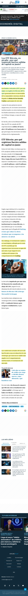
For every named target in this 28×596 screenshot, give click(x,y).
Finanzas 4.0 (9, 560)
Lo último (9, 557)
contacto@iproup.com (7, 579)
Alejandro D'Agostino (7, 546)
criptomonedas (14, 406)
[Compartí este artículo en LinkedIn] (10, 83)
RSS (14, 572)
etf (22, 406)
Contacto (19, 566)
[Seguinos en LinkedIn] (14, 586)
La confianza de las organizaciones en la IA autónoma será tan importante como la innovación (18, 464)
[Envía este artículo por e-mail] (16, 83)
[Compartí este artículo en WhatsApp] (8, 83)
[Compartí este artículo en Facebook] (3, 83)
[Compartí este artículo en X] (5, 83)
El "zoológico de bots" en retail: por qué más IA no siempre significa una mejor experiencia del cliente (19, 472)
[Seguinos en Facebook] (9, 586)
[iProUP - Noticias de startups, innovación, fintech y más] (14, 2)
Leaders (9, 566)
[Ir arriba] (25, 589)
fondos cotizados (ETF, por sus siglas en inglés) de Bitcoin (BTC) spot (13, 90)
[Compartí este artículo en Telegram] (13, 83)
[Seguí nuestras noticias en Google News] (25, 83)
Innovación (9, 563)
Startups (19, 563)
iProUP (4, 77)
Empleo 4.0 (19, 560)
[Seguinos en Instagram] (5, 586)
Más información (14, 19)
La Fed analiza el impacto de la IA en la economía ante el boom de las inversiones (19, 449)
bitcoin (4, 406)
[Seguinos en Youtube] (23, 586)
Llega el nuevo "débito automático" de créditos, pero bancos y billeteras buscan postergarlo (11, 540)
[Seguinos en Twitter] (18, 586)
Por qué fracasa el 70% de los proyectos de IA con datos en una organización (18, 456)
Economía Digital (19, 557)
